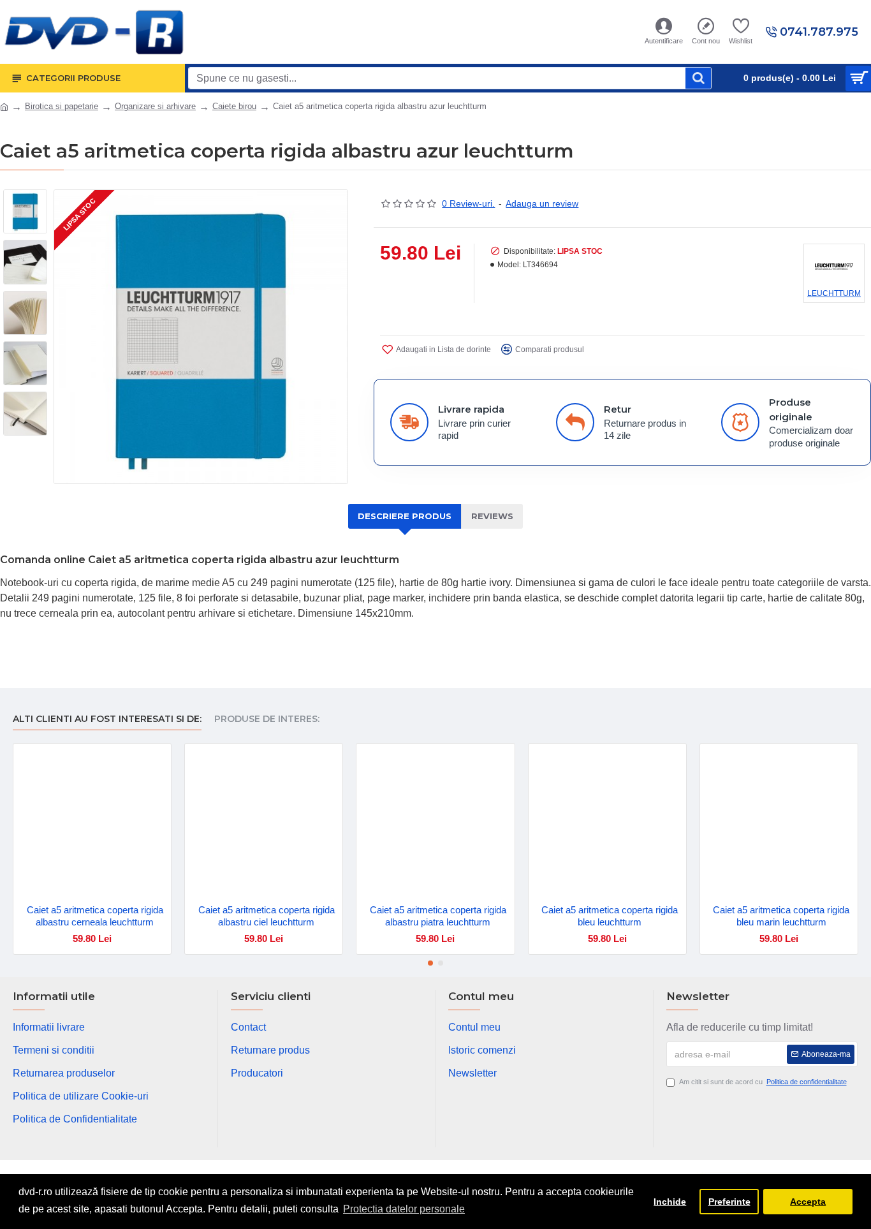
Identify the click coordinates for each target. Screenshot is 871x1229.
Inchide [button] (670, 1201)
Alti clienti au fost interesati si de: (107, 719)
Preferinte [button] (729, 1201)
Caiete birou (234, 106)
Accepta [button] (808, 1201)
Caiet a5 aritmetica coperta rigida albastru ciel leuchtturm (266, 916)
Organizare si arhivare (155, 106)
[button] (430, 963)
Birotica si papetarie (61, 106)
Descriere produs (404, 516)
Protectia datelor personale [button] (404, 1208)
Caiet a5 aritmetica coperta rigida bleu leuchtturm (609, 916)
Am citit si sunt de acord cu (763, 1081)
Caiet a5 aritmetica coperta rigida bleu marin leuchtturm (781, 916)
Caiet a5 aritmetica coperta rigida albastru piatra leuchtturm (438, 916)
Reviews (492, 516)
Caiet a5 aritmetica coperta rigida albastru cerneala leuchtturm (95, 916)
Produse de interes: (266, 719)
